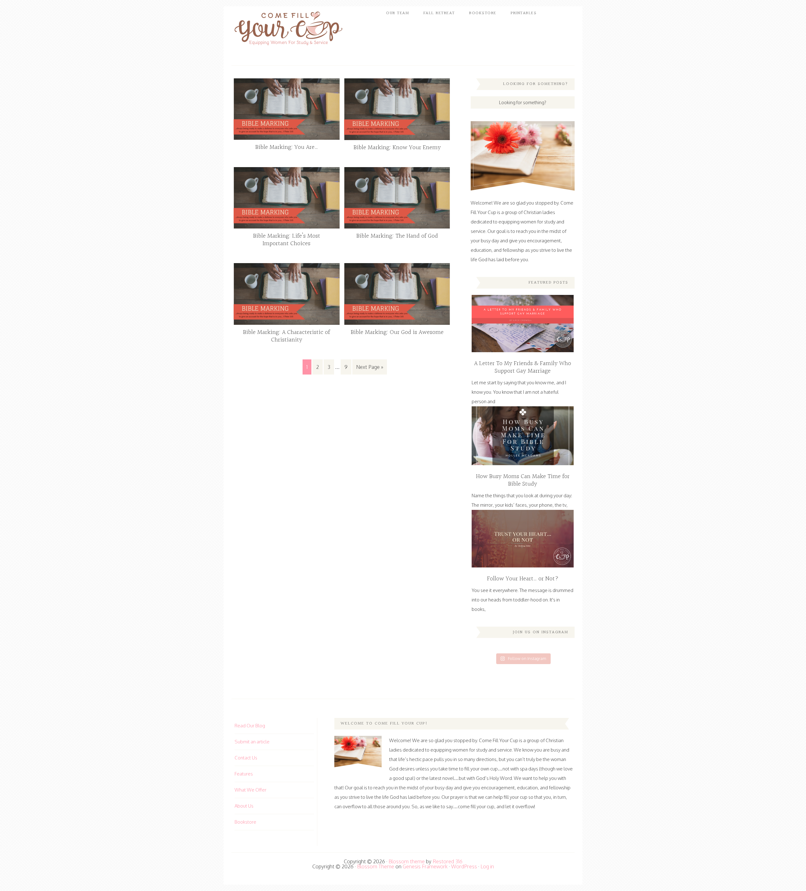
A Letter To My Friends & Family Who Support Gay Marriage (522, 367)
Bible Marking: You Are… (286, 147)
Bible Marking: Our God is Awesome (397, 332)
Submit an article (252, 742)
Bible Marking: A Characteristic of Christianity (286, 336)
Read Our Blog (250, 726)
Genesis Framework (425, 866)
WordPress (464, 866)
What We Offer (250, 790)
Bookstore (245, 822)
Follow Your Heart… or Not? (523, 579)
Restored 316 (448, 861)
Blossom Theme (375, 866)
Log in (487, 866)
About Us (244, 806)
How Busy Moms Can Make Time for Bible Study (523, 480)
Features (244, 774)
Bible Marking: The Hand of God (397, 236)
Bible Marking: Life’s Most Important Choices (286, 240)
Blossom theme (407, 861)
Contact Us (246, 758)
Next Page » (369, 367)
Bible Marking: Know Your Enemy (397, 148)
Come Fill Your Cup (288, 30)
